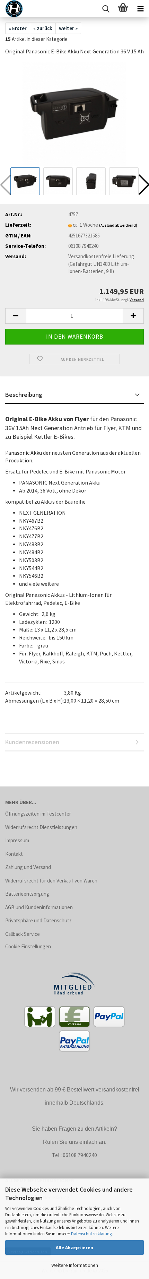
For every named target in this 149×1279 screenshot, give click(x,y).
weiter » (68, 28)
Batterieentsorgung (27, 893)
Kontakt (14, 854)
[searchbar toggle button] (105, 8)
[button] (15, 316)
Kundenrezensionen (32, 742)
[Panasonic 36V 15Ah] (74, 113)
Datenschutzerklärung (91, 1234)
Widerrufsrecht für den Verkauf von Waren (51, 880)
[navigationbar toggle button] (140, 8)
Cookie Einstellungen (28, 946)
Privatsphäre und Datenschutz (38, 920)
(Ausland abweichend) (118, 225)
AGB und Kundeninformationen (39, 907)
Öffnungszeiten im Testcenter (38, 813)
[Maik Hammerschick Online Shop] (11, 8)
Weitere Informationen (74, 1265)
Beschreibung (23, 395)
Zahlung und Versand (28, 867)
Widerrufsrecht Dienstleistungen (41, 827)
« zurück (42, 28)
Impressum (17, 840)
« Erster (18, 28)
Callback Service (22, 934)
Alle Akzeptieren (74, 1247)
